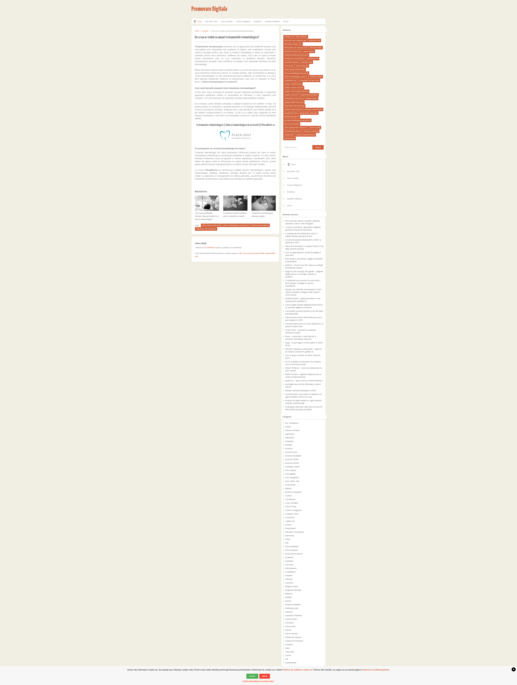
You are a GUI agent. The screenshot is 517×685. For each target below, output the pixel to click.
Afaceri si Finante (292, 430)
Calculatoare (290, 499)
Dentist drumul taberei (260, 225)
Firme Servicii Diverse (294, 554)
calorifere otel (306, 62)
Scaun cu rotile (314, 128)
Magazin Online (291, 586)
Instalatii (288, 575)
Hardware (289, 561)
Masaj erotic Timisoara (308, 113)
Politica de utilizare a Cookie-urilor (258, 681)
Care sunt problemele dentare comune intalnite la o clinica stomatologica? (207, 216)
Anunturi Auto (291, 452)
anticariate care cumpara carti (295, 48)
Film (287, 543)
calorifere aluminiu (291, 62)
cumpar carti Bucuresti (293, 84)
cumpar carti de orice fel (293, 88)
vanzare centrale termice (305, 135)
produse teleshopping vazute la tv (297, 120)
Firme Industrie (291, 550)
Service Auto (290, 626)
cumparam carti (290, 80)
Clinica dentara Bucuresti (211, 225)
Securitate (289, 623)
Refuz (264, 676)
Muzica (288, 601)
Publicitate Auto (291, 608)
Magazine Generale (293, 590)
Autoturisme (290, 485)
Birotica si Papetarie (293, 492)
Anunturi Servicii (292, 463)
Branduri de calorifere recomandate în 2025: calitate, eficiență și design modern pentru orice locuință (303, 292)
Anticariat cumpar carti (293, 44)
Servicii (285, 21)
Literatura (289, 583)
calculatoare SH (312, 59)
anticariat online (316, 48)
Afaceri (288, 427)
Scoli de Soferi (291, 619)
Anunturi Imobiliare (293, 456)
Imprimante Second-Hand (294, 106)
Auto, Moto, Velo (211, 21)
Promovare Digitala (209, 9)
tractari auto (289, 135)
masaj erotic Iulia (291, 113)
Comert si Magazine (243, 21)
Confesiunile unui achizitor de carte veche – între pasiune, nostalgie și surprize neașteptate (303, 283)
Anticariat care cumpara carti (295, 40)
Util (286, 659)
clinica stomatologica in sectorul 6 (236, 225)
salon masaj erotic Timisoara (295, 128)
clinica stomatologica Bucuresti (296, 73)
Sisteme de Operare (293, 637)
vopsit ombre (289, 138)
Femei (287, 539)
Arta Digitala (290, 474)
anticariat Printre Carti (292, 51)
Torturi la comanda (311, 131)
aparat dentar (308, 51)
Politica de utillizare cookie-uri (297, 670)
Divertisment (290, 528)
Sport (287, 648)
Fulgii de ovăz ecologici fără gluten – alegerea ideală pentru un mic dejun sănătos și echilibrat (304, 274)
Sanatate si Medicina (272, 21)
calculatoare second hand (294, 59)
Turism (288, 655)
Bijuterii (288, 488)
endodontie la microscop (294, 98)
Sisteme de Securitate (294, 641)
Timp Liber (289, 652)
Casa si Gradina (227, 21)
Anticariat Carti (314, 40)
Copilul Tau (290, 521)
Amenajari (289, 441)
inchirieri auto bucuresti (293, 109)
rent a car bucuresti (291, 124)
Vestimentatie (290, 663)
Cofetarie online (316, 77)
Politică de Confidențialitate (375, 670)
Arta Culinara (290, 470)
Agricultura (289, 434)
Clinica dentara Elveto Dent (294, 69)
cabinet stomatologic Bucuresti (296, 55)
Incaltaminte (290, 572)
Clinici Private (290, 507)
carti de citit (288, 66)
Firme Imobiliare (291, 546)
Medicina (289, 594)
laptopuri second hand (313, 109)
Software (289, 644)
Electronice (289, 536)
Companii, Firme (291, 514)
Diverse (288, 525)
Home (197, 31)
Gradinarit (289, 557)
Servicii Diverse (291, 634)
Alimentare (289, 438)
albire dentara (301, 37)
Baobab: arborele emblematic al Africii (300, 390)
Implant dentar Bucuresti (293, 102)
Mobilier (288, 597)
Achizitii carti (289, 37)
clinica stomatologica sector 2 (295, 77)
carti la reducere (302, 66)
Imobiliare (257, 21)
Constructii (289, 517)
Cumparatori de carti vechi (309, 80)
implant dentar (311, 98)
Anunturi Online (291, 459)
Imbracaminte (290, 568)
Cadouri (288, 496)
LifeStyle (288, 579)
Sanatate (205, 31)
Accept (252, 676)
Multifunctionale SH (291, 117)
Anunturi (289, 448)
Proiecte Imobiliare (293, 605)
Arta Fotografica (292, 477)
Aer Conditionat (291, 423)
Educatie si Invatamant (294, 532)
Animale (288, 445)
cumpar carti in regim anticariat (296, 91)
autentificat (210, 247)
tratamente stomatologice (206, 229)
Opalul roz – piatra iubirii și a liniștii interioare (304, 381)
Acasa (199, 21)
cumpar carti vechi (291, 95)
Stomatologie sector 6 (292, 131)
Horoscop (289, 565)
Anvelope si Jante (292, 467)
